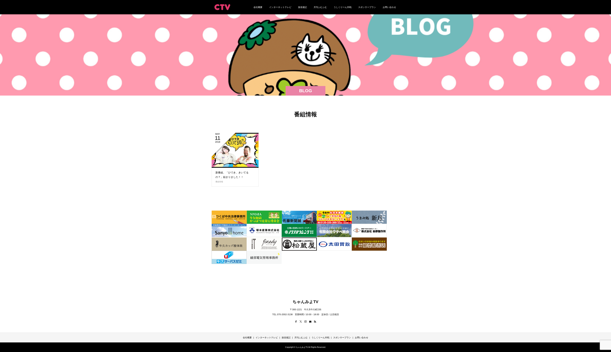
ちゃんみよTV (305, 301)
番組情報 (219, 182)
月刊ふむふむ (320, 7)
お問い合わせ (389, 7)
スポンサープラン (367, 7)
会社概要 (257, 7)
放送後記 (302, 7)
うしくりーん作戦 (342, 7)
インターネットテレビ (280, 7)
